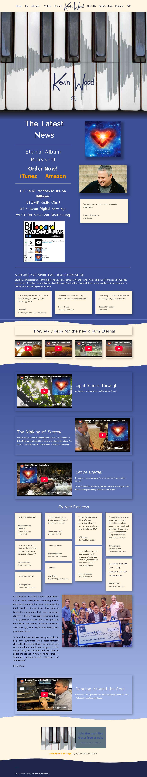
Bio (26, 6)
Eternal (58, 6)
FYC (129, 6)
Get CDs (91, 6)
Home (19, 6)
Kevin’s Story (105, 6)
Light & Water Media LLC (41, 774)
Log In (17, 767)
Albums (35, 6)
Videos (47, 6)
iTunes (28, 176)
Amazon (55, 176)
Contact (119, 6)
